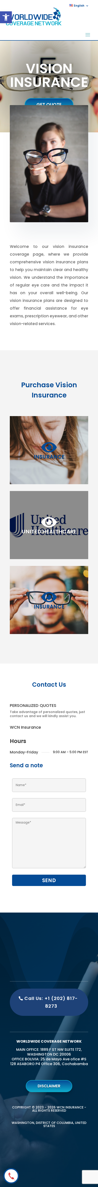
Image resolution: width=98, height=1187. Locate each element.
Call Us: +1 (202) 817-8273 (51, 1002)
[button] (6, 17)
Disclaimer (49, 1086)
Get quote (49, 104)
